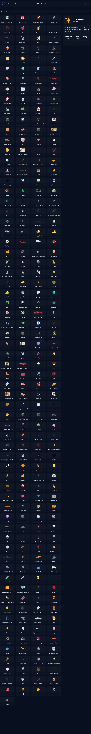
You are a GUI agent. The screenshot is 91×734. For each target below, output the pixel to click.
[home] (3, 4)
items (20, 4)
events (26, 4)
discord (43, 4)
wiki (37, 4)
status (32, 4)
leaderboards (12, 4)
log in (87, 4)
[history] (83, 43)
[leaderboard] (70, 43)
